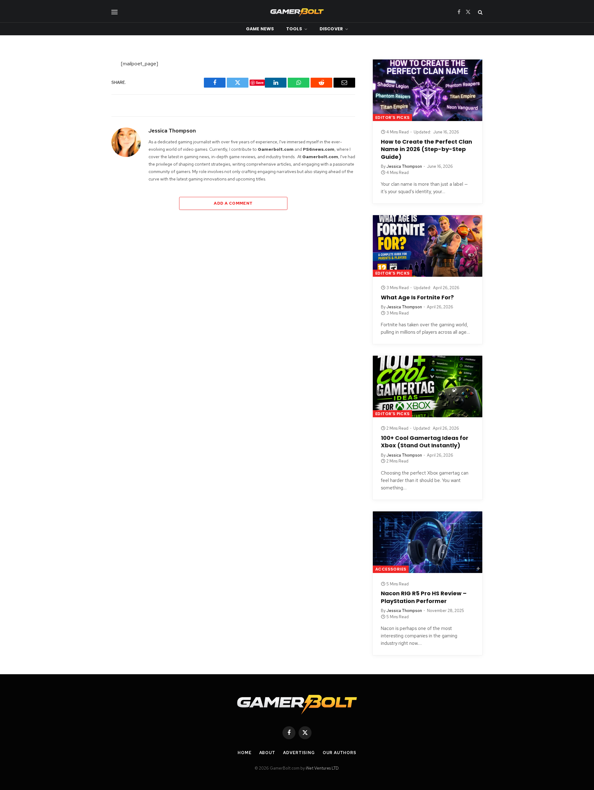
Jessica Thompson (172, 131)
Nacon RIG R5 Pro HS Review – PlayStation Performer (424, 597)
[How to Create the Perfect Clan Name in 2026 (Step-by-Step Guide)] (427, 90)
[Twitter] (91, 97)
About (267, 752)
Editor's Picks (392, 117)
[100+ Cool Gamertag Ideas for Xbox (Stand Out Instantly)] (427, 386)
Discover (331, 29)
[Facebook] (91, 81)
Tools (294, 29)
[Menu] (114, 12)
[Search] (480, 12)
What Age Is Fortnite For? (417, 297)
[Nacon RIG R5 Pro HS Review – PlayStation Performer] (427, 542)
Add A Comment (233, 203)
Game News (260, 29)
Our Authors (339, 752)
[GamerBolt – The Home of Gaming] (297, 12)
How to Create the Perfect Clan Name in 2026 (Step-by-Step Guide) (426, 149)
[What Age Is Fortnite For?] (427, 246)
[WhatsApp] (91, 135)
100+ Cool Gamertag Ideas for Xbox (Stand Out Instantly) (424, 441)
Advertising (299, 752)
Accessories (390, 569)
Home (245, 752)
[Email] (91, 152)
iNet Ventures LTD (322, 768)
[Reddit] (91, 119)
